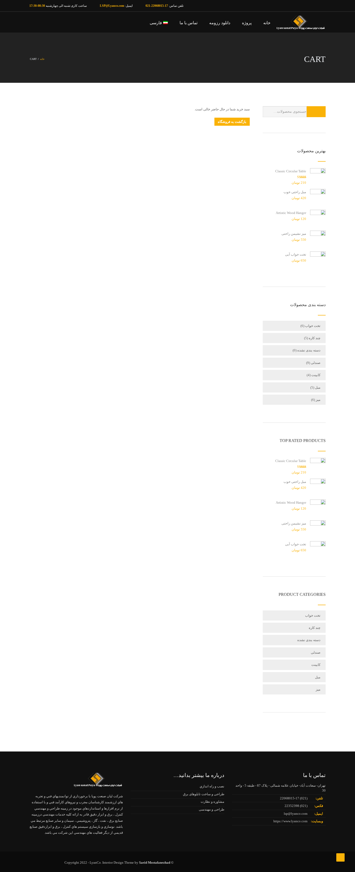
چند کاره (314, 338)
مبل (317, 387)
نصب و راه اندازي (212, 786)
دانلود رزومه (219, 23)
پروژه (247, 23)
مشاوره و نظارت (212, 802)
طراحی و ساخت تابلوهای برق (203, 794)
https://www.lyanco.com (290, 821)
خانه (267, 23)
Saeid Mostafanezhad (154, 862)
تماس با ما (189, 23)
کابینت (315, 375)
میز (318, 400)
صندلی (315, 363)
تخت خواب (312, 326)
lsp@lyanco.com (295, 814)
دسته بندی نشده (308, 350)
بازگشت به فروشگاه (232, 122)
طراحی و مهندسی (211, 809)
